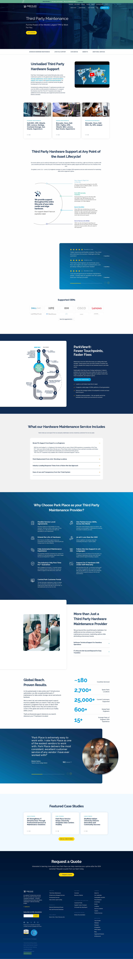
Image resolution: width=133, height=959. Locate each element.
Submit (36, 915)
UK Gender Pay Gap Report (80, 907)
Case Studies (97, 920)
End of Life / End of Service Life (57, 917)
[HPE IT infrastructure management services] (51, 308)
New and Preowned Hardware (56, 909)
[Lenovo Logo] (96, 308)
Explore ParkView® (82, 379)
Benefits (85, 51)
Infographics (97, 927)
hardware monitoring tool (51, 553)
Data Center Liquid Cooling (55, 899)
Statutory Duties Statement (29, 951)
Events (96, 904)
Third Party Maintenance (55, 893)
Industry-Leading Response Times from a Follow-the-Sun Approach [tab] (55, 465)
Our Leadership (98, 895)
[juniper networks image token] (96, 314)
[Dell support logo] (66, 314)
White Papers (97, 929)
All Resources (97, 936)
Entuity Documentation (79, 914)
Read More (106, 256)
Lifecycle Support (60, 51)
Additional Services (99, 51)
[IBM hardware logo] (66, 308)
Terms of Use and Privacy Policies (30, 943)
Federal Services (98, 913)
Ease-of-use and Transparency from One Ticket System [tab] (51, 472)
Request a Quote (67, 874)
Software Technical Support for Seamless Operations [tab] (88, 643)
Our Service (74, 51)
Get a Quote (31, 32)
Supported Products (99, 934)
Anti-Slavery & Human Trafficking (30, 947)
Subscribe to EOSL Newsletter (33, 912)
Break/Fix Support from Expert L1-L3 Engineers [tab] (49, 443)
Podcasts (96, 925)
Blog (95, 931)
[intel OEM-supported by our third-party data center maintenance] (81, 314)
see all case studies (66, 839)
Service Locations (98, 908)
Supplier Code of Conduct (80, 905)
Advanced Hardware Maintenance (39, 51)
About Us (96, 893)
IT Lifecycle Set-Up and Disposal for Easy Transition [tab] (87, 652)
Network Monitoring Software (56, 907)
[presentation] (105, 283)
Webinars (96, 922)
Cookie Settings (27, 953)
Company (83, 4)
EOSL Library (77, 4)
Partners (88, 4)
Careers (96, 910)
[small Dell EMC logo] (36, 308)
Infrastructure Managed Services (57, 895)
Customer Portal (99, 4)
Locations (96, 906)
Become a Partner (78, 895)
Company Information (28, 949)
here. (85, 187)
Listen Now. (80, 1)
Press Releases (98, 899)
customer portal (50, 583)
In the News (97, 901)
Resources (71, 4)
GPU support (39, 80)
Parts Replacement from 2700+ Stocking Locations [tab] (50, 459)
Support (93, 4)
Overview (76, 893)
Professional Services (54, 897)
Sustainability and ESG (99, 897)
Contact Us (104, 7)
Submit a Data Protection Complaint (30, 945)
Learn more (58, 570)
